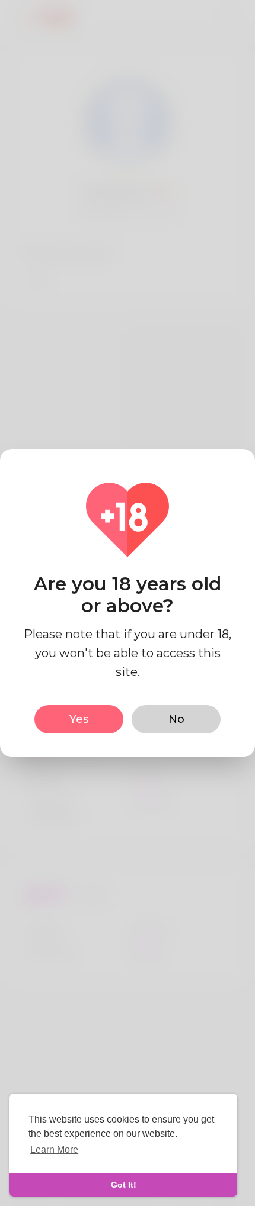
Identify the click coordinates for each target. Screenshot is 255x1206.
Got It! (123, 1184)
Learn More (54, 1149)
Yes (78, 719)
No (176, 719)
